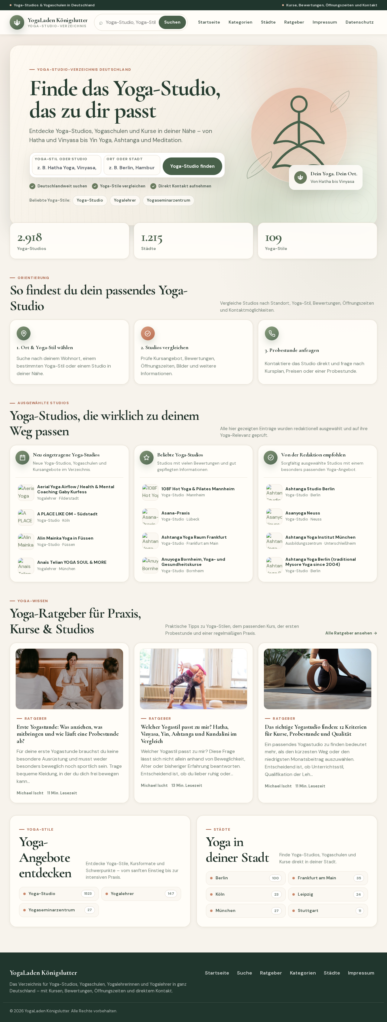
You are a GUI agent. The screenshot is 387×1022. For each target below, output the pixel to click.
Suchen (172, 22)
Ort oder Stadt (124, 159)
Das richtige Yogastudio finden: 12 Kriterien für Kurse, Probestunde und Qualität (315, 730)
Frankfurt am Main (329, 878)
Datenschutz (360, 22)
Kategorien (240, 22)
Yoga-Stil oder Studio (61, 159)
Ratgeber (294, 22)
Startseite (209, 22)
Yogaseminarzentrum (168, 200)
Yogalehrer (125, 200)
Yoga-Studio (90, 200)
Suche (244, 973)
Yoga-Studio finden (192, 166)
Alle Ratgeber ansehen (348, 633)
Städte (268, 22)
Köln (247, 894)
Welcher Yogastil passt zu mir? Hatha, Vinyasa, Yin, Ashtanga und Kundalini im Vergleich (189, 734)
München (247, 910)
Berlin (247, 878)
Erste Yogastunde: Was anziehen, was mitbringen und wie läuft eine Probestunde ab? (68, 734)
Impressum (325, 22)
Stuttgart (329, 910)
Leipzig (329, 894)
